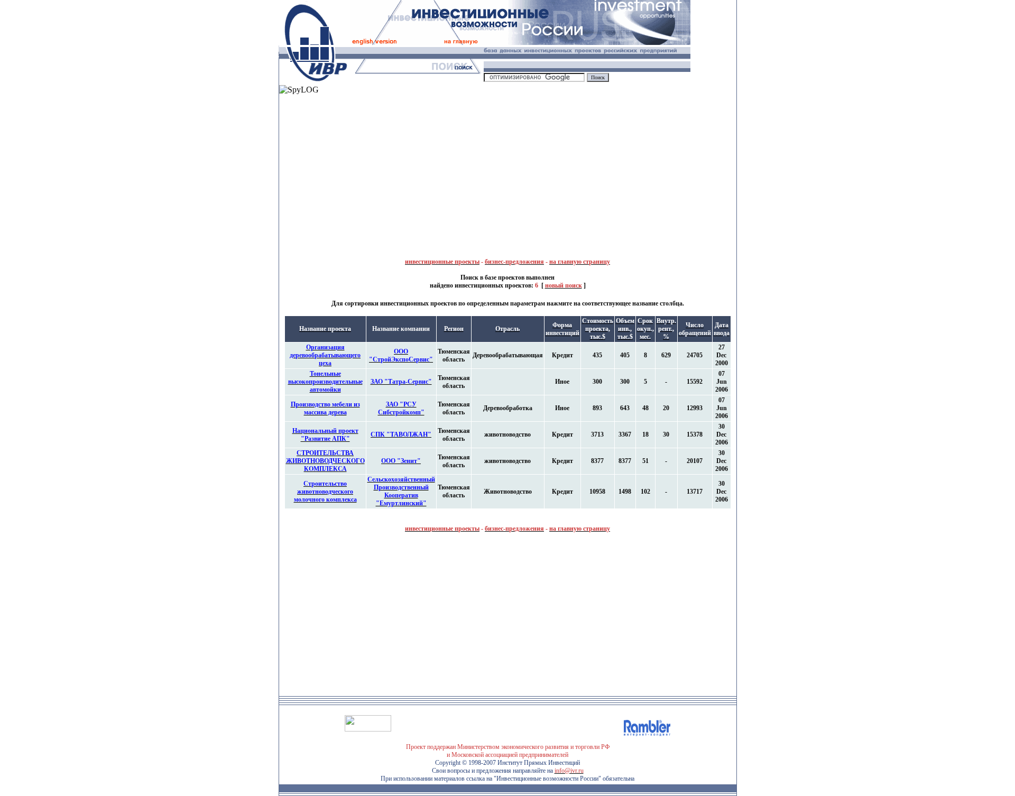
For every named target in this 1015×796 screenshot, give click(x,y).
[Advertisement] (393, 169)
